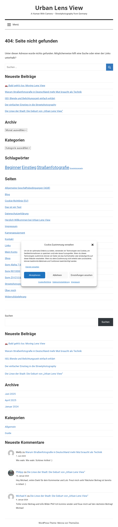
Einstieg (29, 167)
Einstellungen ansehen (81, 275)
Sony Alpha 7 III (13, 264)
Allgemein (10, 426)
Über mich (10, 290)
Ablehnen (57, 275)
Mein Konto (11, 252)
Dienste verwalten (32, 267)
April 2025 (10, 400)
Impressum (75, 282)
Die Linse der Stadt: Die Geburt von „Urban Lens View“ (34, 111)
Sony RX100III (12, 271)
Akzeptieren (34, 275)
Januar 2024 (12, 406)
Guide (8, 433)
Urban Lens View (59, 8)
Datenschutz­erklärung (61, 282)
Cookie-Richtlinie (44, 282)
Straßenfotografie (53, 167)
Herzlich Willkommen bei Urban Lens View (27, 220)
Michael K (21, 495)
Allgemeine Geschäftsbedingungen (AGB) (27, 187)
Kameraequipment (15, 232)
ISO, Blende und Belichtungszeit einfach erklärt (30, 98)
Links (8, 245)
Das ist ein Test (13, 207)
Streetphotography (76, 168)
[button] (92, 244)
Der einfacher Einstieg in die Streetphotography (30, 104)
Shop (8, 258)
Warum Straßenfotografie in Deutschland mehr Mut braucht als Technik (43, 91)
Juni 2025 (10, 393)
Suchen (9, 315)
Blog (7, 194)
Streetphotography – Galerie (20, 283)
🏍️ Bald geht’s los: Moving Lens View (25, 85)
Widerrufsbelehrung (15, 296)
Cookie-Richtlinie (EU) (16, 200)
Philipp (19, 472)
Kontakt (9, 239)
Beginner (13, 167)
